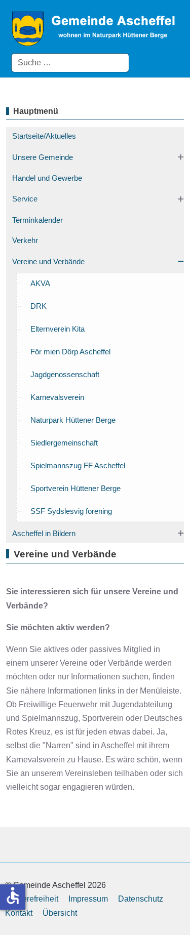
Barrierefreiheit (31, 899)
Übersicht (60, 913)
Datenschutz (140, 899)
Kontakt (18, 913)
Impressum (88, 899)
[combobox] (70, 62)
